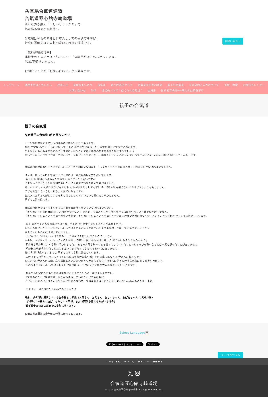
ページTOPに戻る (230, 355)
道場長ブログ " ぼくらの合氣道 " (122, 90)
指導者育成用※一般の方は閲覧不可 (182, 90)
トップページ (11, 84)
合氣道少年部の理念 (150, 84)
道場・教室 (231, 84)
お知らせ (62, 84)
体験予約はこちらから (38, 84)
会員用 (152, 90)
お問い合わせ (233, 41)
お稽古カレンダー (254, 84)
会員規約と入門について (204, 84)
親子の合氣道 (176, 84)
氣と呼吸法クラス (122, 84)
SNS (94, 90)
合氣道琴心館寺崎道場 (134, 383)
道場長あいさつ (82, 84)
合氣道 (102, 84)
